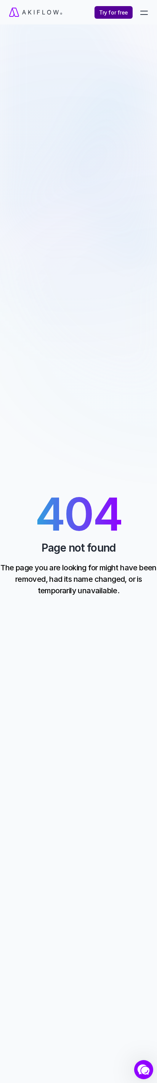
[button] (143, 1069)
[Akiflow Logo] (43, 12)
